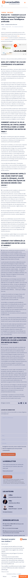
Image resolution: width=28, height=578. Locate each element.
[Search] (2, 6)
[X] (23, 403)
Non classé (10, 12)
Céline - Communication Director (9, 24)
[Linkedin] (19, 403)
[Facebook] (21, 403)
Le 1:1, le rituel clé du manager (11, 528)
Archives (4, 12)
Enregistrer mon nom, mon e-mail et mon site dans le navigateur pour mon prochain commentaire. (14, 448)
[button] (25, 2)
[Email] (26, 403)
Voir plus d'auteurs (7, 512)
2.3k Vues (4, 29)
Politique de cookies (5, 571)
